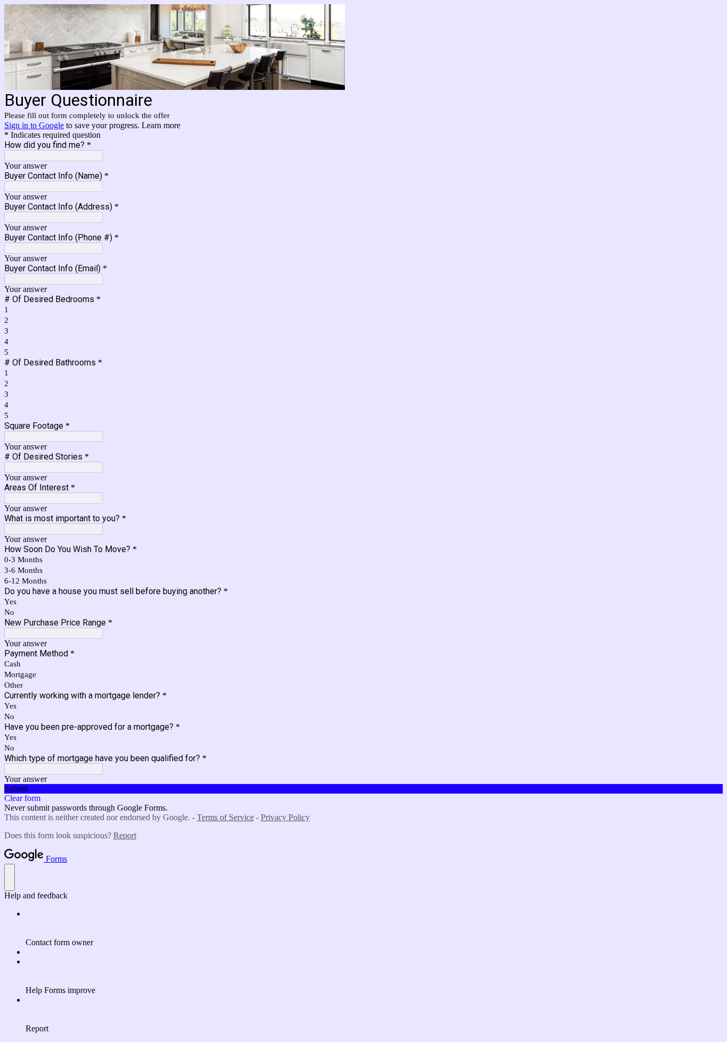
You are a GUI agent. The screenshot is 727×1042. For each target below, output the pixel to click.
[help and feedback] (9, 877)
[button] (363, 789)
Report (124, 835)
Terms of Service (225, 817)
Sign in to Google (34, 125)
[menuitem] (374, 928)
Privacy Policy (285, 817)
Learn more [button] (161, 125)
